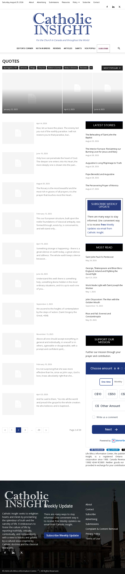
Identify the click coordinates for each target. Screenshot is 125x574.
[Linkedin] (114, 7)
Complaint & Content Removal (102, 528)
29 (39, 430)
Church (41, 67)
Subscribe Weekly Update (104, 205)
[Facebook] (107, 7)
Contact (96, 2)
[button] (119, 48)
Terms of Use (93, 538)
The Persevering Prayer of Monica (102, 185)
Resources (66, 2)
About (31, 2)
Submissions (54, 2)
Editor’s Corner (25, 48)
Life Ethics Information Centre (22, 571)
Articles (68, 48)
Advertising (41, 2)
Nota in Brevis (43, 48)
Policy (75, 2)
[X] (120, 7)
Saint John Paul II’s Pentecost (99, 257)
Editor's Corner (54, 67)
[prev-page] (5, 430)
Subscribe (86, 2)
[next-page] (46, 430)
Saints (78, 48)
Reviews (57, 48)
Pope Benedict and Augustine (100, 174)
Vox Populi (90, 48)
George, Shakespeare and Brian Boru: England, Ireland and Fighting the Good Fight (104, 271)
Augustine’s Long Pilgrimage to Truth (104, 163)
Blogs (32, 67)
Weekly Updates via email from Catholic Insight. (100, 228)
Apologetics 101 (10, 67)
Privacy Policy (93, 533)
